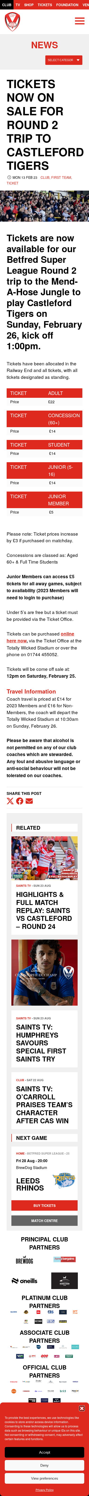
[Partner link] (24, 1259)
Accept (44, 1452)
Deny (44, 1465)
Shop (28, 4)
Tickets (45, 4)
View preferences (44, 1478)
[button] (82, 1408)
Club (6, 4)
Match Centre (44, 1220)
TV (18, 4)
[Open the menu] (79, 21)
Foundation (67, 4)
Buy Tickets (44, 1205)
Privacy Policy (45, 1490)
